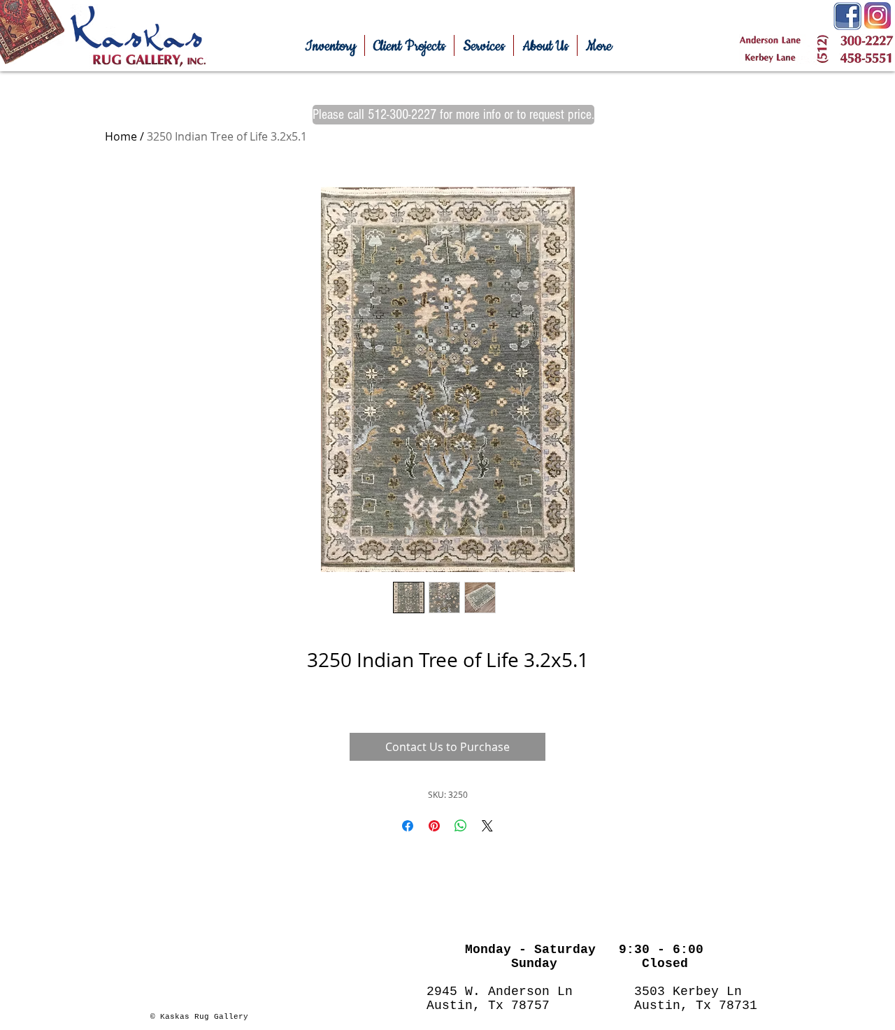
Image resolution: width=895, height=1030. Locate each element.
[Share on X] (487, 825)
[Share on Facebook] (407, 825)
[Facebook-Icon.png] (847, 16)
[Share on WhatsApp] (460, 825)
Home (121, 136)
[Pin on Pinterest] (434, 825)
